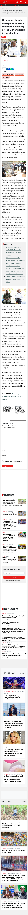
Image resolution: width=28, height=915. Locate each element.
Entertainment (7, 691)
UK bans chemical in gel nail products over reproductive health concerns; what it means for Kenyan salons (13, 778)
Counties (4, 848)
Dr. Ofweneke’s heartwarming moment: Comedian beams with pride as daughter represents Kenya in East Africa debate (20, 410)
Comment (5, 430)
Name (4, 445)
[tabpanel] (14, 444)
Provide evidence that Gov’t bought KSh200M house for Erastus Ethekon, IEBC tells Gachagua (8, 537)
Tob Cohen (6, 77)
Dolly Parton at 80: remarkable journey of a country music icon (12, 697)
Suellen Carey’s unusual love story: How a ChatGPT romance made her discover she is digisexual (13, 752)
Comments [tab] (6, 419)
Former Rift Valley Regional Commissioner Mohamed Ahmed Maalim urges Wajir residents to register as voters (9, 549)
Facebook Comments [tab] (16, 419)
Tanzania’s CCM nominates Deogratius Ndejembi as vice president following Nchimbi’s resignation (13, 724)
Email (3, 450)
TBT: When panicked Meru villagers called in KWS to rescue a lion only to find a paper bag (15, 260)
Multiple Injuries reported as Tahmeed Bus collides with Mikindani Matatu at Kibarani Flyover (8, 409)
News (7, 8)
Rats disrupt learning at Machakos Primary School (9, 513)
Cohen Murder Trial (8, 74)
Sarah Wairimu (19, 74)
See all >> (22, 673)
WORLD (13, 691)
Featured (4, 822)
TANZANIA (6, 717)
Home (2, 8)
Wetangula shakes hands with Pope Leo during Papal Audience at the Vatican (15, 279)
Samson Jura (5, 60)
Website (4, 455)
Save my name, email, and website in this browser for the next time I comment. (12, 462)
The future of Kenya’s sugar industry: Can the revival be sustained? (8, 502)
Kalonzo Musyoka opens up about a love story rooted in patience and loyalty (13, 396)
